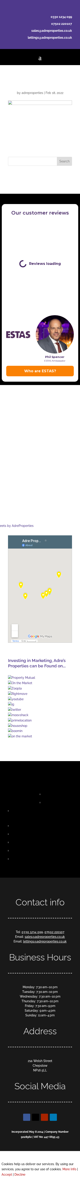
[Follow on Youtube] (44, 1117)
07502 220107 (61, 24)
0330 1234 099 (61, 17)
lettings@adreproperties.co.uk (50, 37)
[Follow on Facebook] (26, 1117)
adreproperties (32, 93)
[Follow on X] (35, 1117)
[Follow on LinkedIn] (53, 1117)
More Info (69, 1169)
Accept (7, 1174)
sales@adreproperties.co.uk (51, 30)
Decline (19, 1174)
